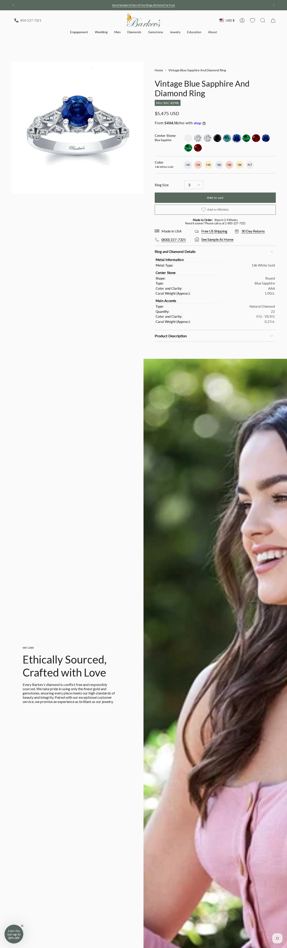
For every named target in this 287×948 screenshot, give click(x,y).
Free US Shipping (214, 231)
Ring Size (162, 185)
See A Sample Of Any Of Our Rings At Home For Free (143, 5)
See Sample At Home (217, 239)
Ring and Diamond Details (175, 251)
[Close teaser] (22, 926)
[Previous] (13, 5)
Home (159, 70)
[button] (79, 32)
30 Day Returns (253, 231)
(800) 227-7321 (173, 239)
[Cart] (273, 20)
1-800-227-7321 (235, 223)
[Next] (274, 5)
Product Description (171, 336)
